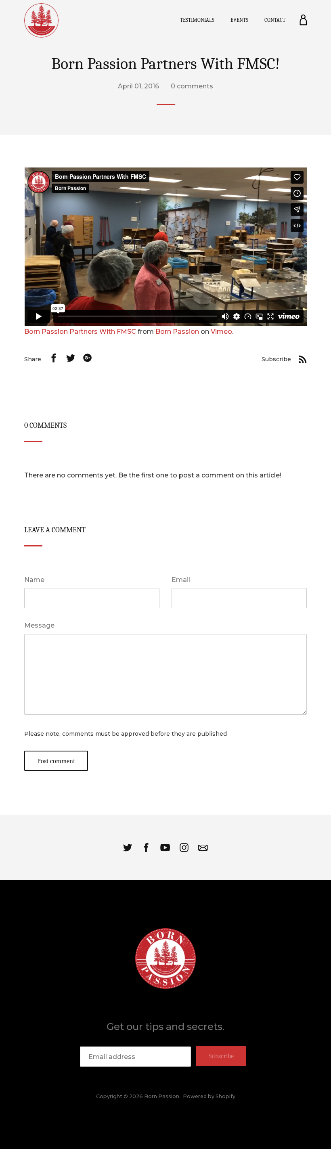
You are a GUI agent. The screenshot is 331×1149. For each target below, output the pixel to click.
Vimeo (221, 331)
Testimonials (197, 20)
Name (34, 580)
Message (39, 625)
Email (181, 580)
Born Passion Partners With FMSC (80, 331)
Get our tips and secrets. (165, 1026)
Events (239, 20)
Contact (274, 20)
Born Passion (177, 331)
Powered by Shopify (209, 1096)
